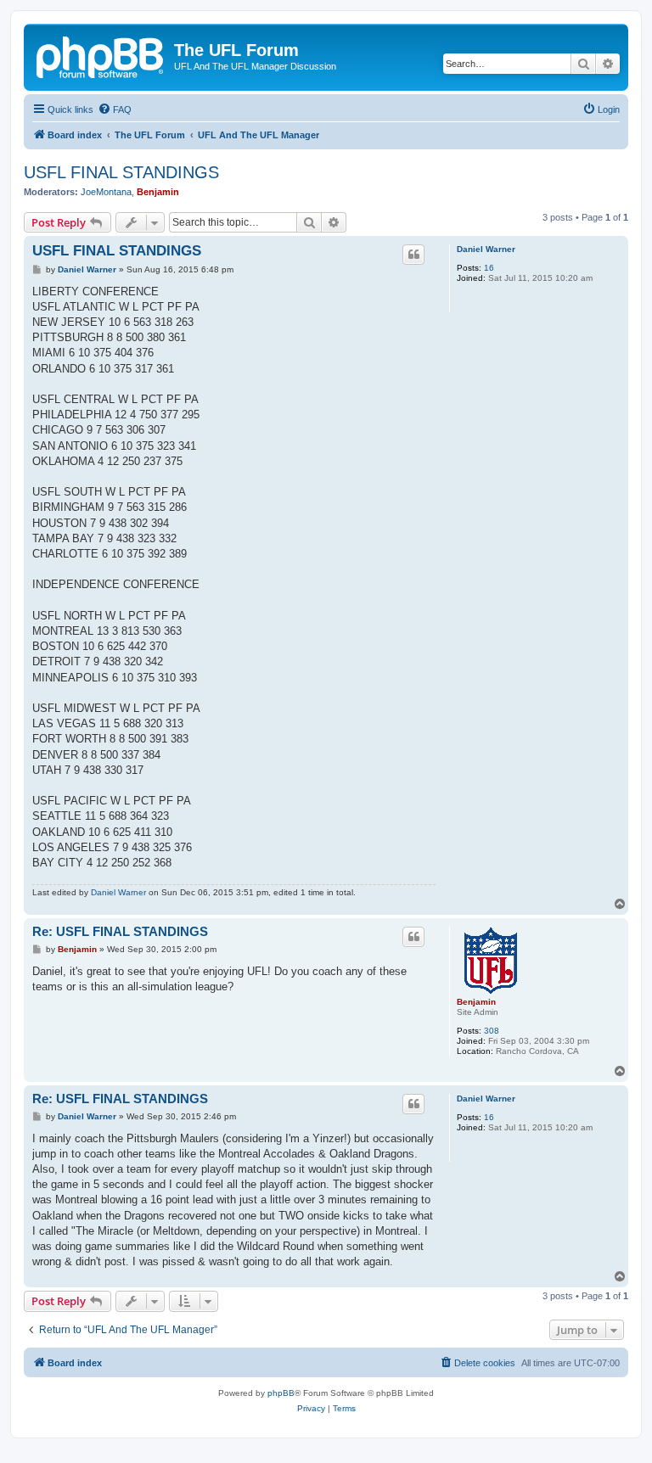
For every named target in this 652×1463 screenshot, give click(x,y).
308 (491, 1030)
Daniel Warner (486, 249)
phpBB (281, 1393)
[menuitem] (115, 109)
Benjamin (158, 192)
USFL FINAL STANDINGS (121, 172)
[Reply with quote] (413, 254)
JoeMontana (106, 192)
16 (489, 267)
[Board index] (101, 55)
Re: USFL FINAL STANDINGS (120, 931)
